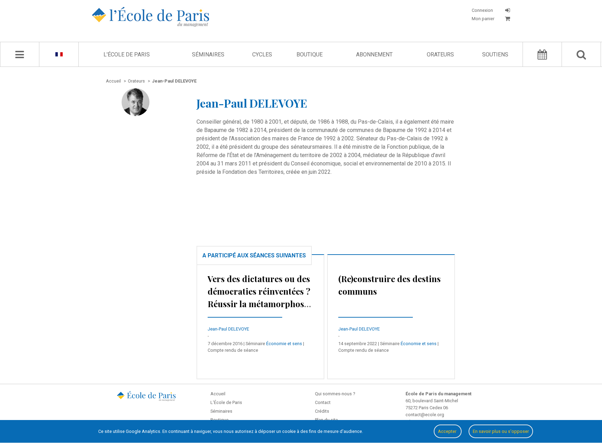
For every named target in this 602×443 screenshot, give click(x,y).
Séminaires (208, 54)
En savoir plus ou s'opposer (501, 431)
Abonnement (374, 54)
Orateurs (440, 54)
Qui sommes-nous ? (335, 393)
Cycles (262, 54)
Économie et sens (284, 343)
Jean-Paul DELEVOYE (228, 329)
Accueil (217, 393)
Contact (323, 402)
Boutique (309, 54)
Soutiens (495, 54)
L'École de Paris (126, 54)
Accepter (447, 431)
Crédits (322, 411)
